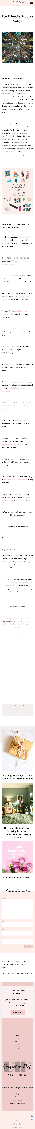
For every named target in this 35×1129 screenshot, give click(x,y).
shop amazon (17, 1100)
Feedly (28, 621)
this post (16, 555)
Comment (22, 12)
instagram (5, 1087)
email (31, 1087)
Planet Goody (13, 275)
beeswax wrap (21, 420)
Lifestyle (13, 12)
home (18, 1044)
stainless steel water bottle (15, 480)
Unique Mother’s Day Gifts (17, 877)
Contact (17, 1122)
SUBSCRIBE (17, 1013)
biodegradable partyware (12, 444)
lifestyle (17, 1048)
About (17, 1120)
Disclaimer (17, 1123)
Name (3, 921)
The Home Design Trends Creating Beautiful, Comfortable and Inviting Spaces (18, 832)
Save (20, 705)
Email (4, 929)
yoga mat (29, 459)
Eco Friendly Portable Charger (16, 329)
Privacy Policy (17, 1124)
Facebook (18, 627)
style (17, 1038)
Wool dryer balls (12, 346)
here (12, 621)
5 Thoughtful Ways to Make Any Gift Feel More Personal (17, 777)
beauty (17, 1041)
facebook (13, 1087)
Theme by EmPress (17, 1127)
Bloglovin (8, 624)
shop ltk (18, 1097)
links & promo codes (17, 1103)
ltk (27, 1087)
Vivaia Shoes (9, 364)
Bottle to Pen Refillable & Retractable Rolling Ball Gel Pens (17, 406)
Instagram (17, 624)
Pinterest (26, 624)
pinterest (21, 1087)
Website (4, 937)
